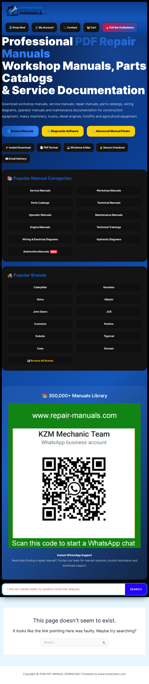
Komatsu (108, 287)
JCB (108, 311)
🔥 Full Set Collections (120, 27)
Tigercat (109, 336)
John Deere (40, 311)
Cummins (40, 323)
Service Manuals (40, 190)
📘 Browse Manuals (20, 131)
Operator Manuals (40, 214)
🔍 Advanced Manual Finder (111, 131)
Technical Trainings (109, 227)
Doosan (109, 348)
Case (40, 348)
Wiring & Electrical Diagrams (40, 239)
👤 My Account (44, 27)
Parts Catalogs (40, 202)
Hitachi (108, 299)
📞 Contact (70, 27)
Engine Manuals (40, 227)
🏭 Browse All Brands (40, 360)
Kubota (40, 336)
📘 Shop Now (17, 27)
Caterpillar (40, 287)
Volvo (40, 299)
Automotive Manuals (39, 251)
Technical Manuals (108, 202)
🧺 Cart (91, 27)
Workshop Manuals (109, 190)
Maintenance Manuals (109, 214)
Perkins (109, 323)
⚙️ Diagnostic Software (62, 131)
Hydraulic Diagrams (109, 239)
